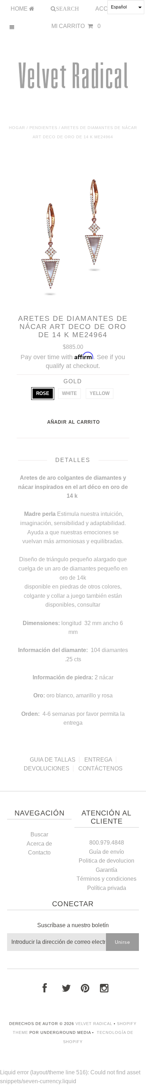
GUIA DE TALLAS (52, 760)
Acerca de (39, 844)
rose (42, 393)
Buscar (39, 834)
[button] (125, 7)
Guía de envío (106, 852)
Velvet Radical (93, 1023)
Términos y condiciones (106, 879)
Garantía (106, 870)
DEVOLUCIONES (46, 768)
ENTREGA (98, 760)
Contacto (39, 853)
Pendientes (43, 128)
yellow (100, 393)
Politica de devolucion (106, 861)
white (69, 393)
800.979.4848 (106, 843)
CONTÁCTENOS (100, 768)
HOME (20, 9)
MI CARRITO (76, 26)
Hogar (17, 128)
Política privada (106, 888)
